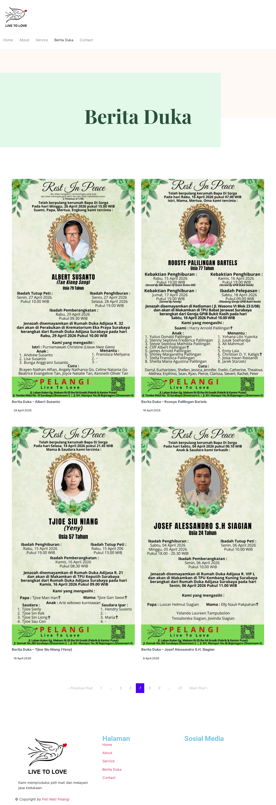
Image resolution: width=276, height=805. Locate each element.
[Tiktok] (189, 747)
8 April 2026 (151, 658)
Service (42, 40)
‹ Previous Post (80, 688)
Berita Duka (63, 40)
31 (180, 688)
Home (8, 40)
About (24, 40)
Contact (86, 40)
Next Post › (199, 688)
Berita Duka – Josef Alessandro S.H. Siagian (178, 649)
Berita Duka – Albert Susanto (36, 401)
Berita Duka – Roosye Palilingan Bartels (174, 401)
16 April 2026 (151, 410)
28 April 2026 (22, 410)
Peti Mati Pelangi (55, 799)
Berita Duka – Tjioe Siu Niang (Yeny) (42, 649)
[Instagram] (201, 747)
